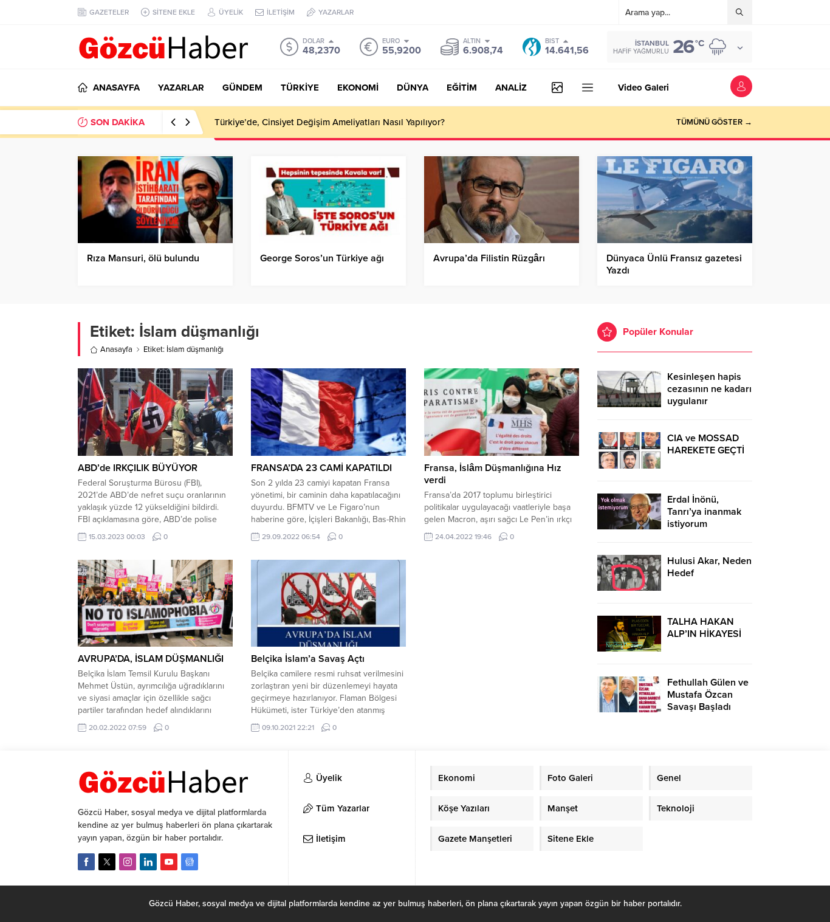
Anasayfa (116, 349)
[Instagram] (127, 861)
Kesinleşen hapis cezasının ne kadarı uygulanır (709, 389)
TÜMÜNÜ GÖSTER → (714, 122)
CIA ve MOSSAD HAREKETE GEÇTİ (705, 444)
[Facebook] (86, 861)
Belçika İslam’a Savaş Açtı (308, 659)
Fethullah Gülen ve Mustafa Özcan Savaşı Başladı (708, 694)
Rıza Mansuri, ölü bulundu (143, 258)
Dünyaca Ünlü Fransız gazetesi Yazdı (674, 264)
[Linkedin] (148, 861)
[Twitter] (106, 861)
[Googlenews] (189, 861)
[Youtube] (168, 861)
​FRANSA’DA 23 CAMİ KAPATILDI (321, 468)
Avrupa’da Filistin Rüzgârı (489, 258)
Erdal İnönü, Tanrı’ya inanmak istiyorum (704, 512)
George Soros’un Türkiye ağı (322, 258)
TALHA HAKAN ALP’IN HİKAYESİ (704, 628)
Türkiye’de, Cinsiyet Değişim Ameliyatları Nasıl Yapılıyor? (329, 122)
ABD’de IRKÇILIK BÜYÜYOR (137, 468)
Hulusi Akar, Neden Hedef (709, 567)
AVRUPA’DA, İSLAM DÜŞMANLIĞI (151, 659)
